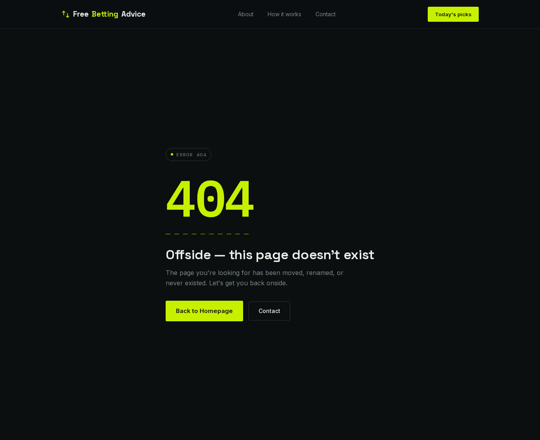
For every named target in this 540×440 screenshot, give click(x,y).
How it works (284, 14)
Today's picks (453, 14)
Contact (325, 14)
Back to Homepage (204, 311)
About (245, 14)
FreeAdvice (109, 14)
